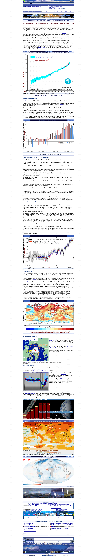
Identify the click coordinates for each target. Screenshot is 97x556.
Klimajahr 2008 (33, 505)
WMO (26, 362)
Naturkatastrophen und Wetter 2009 (38, 506)
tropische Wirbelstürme (30, 526)
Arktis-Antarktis (56, 11)
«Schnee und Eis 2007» (56, 508)
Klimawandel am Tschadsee (61, 509)
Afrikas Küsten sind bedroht (37, 509)
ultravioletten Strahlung (38, 370)
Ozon (34, 369)
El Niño (64, 33)
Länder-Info (48, 517)
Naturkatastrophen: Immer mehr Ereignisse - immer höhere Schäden (35, 530)
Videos (38, 517)
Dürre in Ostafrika (28, 528)
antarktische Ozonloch (30, 393)
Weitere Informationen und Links (55, 6)
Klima (71, 11)
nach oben (24, 533)
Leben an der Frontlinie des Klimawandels (34, 510)
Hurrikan (34, 279)
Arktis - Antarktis (52, 7)
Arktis (39, 369)
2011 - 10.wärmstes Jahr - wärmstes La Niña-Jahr (61, 506)
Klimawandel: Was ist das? (33, 504)
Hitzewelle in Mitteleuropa (30, 524)
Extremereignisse (28, 523)
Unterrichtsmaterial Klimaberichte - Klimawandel (58, 504)
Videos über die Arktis (55, 8)
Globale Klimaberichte (52, 503)
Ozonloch (63, 374)
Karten (58, 517)
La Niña (61, 27)
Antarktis (62, 378)
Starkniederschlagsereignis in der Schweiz (62, 524)
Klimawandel (48, 11)
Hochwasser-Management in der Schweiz (62, 523)
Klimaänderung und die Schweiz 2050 (39, 503)
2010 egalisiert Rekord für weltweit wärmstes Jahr (61, 505)
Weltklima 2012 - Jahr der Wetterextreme (33, 6)
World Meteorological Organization (45, 538)
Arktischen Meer (53, 340)
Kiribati (53, 526)
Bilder (28, 517)
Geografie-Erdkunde (65, 11)
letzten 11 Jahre (28, 100)
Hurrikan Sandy (41, 47)
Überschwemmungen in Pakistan (59, 528)
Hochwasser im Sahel (60, 510)
